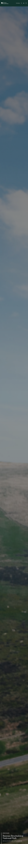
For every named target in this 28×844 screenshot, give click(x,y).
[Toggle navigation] (26, 3)
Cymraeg (18, 3)
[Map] (24, 3)
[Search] (21, 3)
